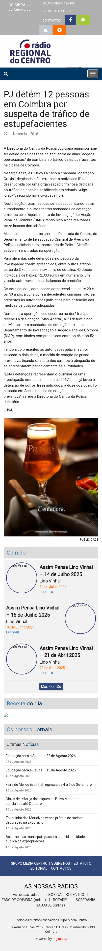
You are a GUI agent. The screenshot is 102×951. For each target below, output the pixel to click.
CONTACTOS (52, 20)
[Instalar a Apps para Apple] (46, 30)
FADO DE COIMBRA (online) (24, 900)
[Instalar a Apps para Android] (83, 20)
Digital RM (59, 939)
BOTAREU (61, 900)
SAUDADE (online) (50, 905)
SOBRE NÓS (60, 863)
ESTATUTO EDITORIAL (58, 11)
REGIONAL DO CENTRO (65, 894)
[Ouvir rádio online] (59, 30)
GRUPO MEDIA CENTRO (29, 863)
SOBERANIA (85, 900)
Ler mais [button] (46, 592)
